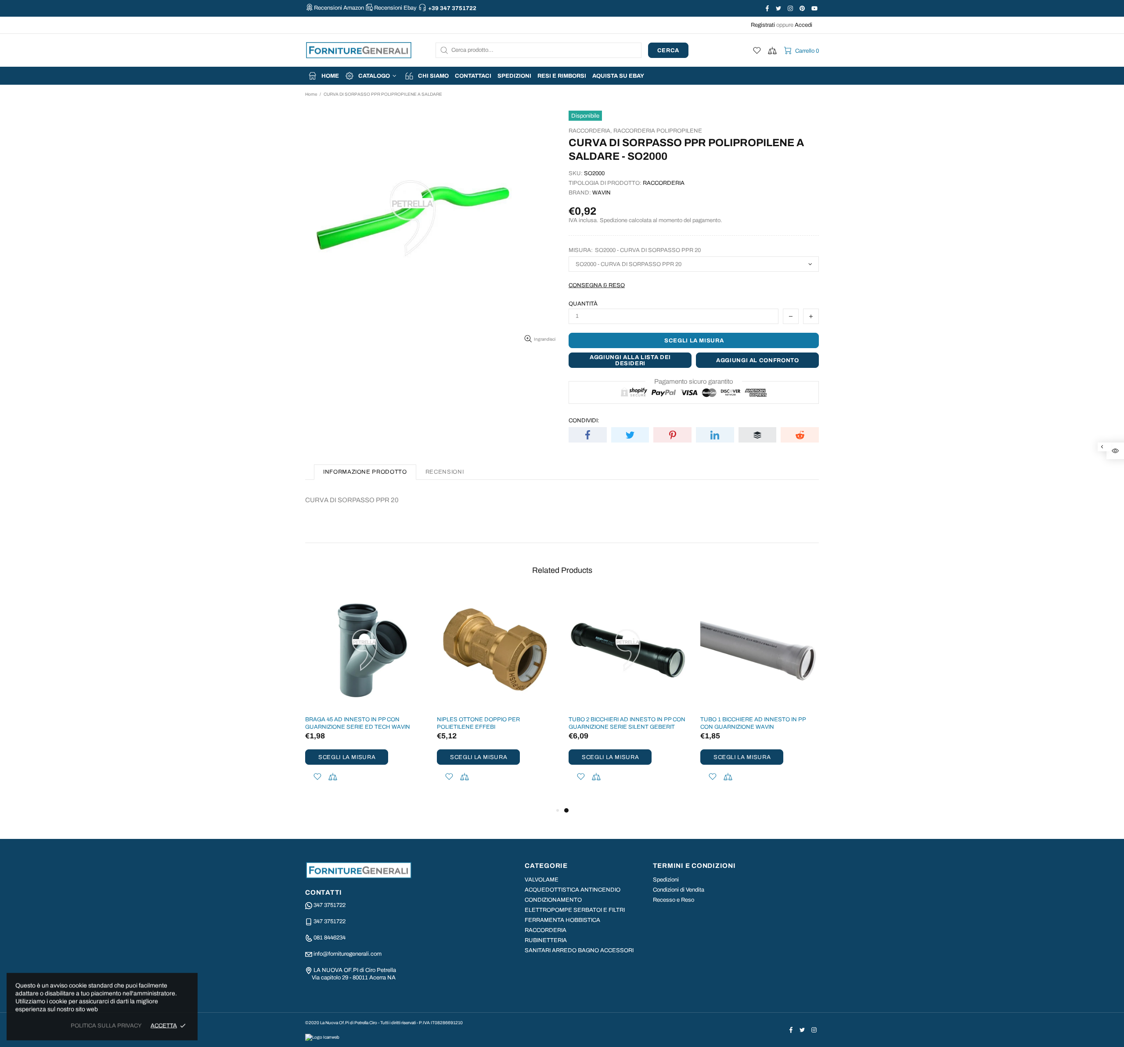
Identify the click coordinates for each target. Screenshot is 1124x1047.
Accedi (803, 25)
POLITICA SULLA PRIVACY (106, 1025)
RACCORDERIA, (590, 131)
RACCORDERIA (545, 930)
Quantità (583, 304)
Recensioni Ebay (395, 8)
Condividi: (584, 420)
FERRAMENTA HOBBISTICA (562, 920)
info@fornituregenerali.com (347, 954)
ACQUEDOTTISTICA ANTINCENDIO (572, 890)
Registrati (763, 25)
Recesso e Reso (673, 900)
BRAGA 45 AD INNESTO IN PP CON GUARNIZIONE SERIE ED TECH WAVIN (357, 723)
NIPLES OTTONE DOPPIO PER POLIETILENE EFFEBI (478, 723)
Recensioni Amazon (339, 8)
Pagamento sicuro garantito (693, 381)
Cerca (668, 50)
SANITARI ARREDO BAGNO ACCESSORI (579, 950)
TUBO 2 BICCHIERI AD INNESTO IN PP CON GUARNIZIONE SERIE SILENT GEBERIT (627, 723)
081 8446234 (329, 938)
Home (311, 94)
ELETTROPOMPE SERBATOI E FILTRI (575, 910)
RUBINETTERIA (546, 940)
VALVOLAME (541, 880)
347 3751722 (329, 905)
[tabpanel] (628, 698)
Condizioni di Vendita (678, 890)
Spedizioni (666, 880)
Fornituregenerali (358, 50)
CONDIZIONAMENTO (553, 900)
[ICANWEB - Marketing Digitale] (322, 1036)
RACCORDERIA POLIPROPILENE (657, 131)
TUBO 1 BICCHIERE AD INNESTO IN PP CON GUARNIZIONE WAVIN (753, 723)
